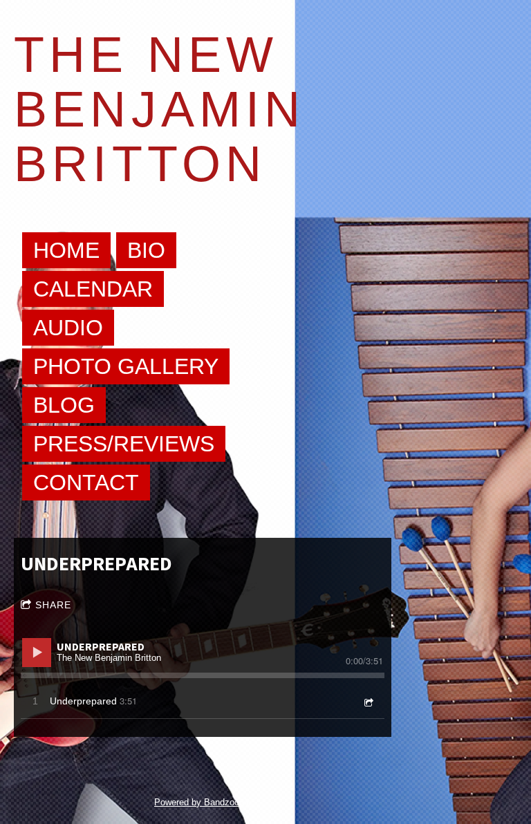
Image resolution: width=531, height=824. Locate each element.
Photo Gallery (125, 366)
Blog (64, 405)
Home (66, 250)
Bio (146, 250)
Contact (86, 482)
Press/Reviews (123, 443)
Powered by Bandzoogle (202, 802)
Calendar (93, 289)
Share (53, 604)
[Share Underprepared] (367, 702)
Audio (68, 327)
